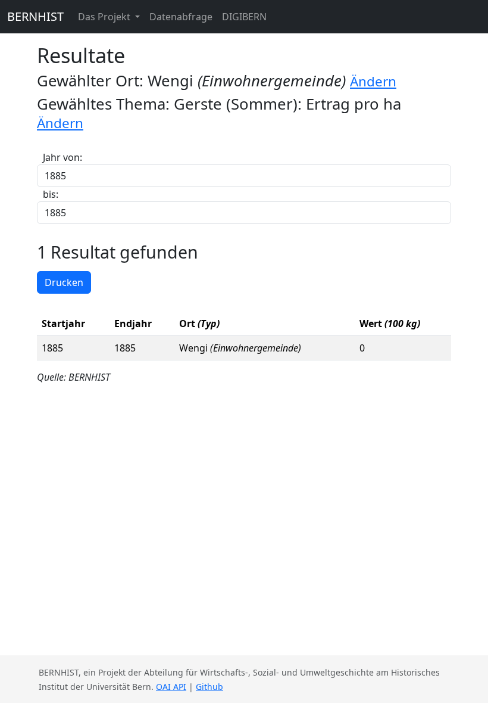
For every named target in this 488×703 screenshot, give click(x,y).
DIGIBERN (244, 16)
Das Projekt (105, 16)
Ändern (373, 81)
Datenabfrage (180, 16)
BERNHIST (35, 16)
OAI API (171, 686)
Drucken (64, 282)
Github (209, 686)
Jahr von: (62, 157)
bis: (50, 194)
